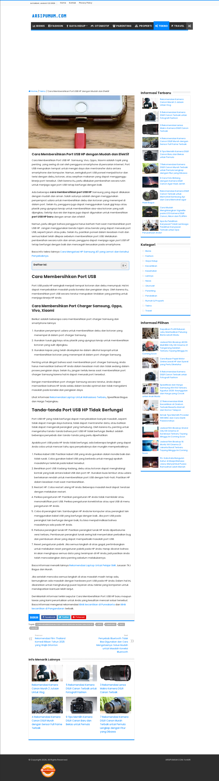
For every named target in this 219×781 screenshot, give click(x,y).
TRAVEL (179, 26)
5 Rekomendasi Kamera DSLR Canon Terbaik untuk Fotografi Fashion (81, 688)
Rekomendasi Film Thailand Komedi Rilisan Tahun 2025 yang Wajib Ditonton (50, 640)
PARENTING (123, 26)
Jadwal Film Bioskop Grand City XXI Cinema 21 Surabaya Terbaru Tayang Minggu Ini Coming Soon (174, 432)
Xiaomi (34, 628)
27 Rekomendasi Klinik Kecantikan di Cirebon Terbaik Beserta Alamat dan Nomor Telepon (172, 406)
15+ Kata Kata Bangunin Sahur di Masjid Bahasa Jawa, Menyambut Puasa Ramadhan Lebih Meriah (173, 462)
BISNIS (40, 26)
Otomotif (150, 285)
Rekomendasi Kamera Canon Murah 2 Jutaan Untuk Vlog (45, 688)
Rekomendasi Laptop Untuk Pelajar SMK (92, 565)
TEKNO (163, 26)
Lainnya (149, 275)
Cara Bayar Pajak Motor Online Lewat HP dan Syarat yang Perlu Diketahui (174, 361)
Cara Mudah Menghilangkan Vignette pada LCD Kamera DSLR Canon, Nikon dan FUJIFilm (173, 212)
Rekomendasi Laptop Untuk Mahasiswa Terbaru (78, 397)
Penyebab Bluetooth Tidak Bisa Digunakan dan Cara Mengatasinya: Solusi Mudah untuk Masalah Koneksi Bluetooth (112, 643)
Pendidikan (151, 295)
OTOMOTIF (102, 26)
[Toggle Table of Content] (122, 265)
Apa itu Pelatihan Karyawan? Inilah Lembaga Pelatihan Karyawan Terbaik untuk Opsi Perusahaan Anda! (165, 227)
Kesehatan (151, 270)
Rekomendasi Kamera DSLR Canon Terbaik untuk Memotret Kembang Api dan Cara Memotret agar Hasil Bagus (165, 196)
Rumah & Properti (154, 300)
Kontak (72, 2)
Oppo (99, 624)
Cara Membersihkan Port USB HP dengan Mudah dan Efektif (65, 624)
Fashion (149, 255)
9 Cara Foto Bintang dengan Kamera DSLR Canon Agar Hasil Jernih (172, 180)
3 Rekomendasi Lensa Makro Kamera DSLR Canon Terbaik (113, 688)
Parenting (150, 290)
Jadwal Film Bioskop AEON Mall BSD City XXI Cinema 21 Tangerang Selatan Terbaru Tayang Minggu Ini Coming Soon (165, 348)
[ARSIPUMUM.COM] (49, 15)
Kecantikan (151, 265)
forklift (187, 759)
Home (63, 2)
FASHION (57, 26)
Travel (148, 310)
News (148, 280)
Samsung (110, 624)
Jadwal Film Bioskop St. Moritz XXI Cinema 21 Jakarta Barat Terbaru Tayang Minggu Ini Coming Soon (165, 447)
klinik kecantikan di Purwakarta (97, 604)
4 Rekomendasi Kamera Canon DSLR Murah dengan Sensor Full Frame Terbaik (174, 141)
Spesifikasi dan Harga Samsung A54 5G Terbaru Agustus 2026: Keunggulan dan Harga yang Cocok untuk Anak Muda (165, 390)
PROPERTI (145, 26)
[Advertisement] (109, 60)
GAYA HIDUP (77, 26)
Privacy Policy (85, 2)
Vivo (122, 624)
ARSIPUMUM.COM (174, 759)
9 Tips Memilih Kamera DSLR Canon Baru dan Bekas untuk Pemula (79, 720)
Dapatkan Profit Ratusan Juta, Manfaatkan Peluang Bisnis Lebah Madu (173, 332)
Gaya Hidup (151, 260)
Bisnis (148, 251)
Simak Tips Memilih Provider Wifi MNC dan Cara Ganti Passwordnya (174, 417)
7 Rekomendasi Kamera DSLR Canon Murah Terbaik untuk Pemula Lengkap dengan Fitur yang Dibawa (114, 724)
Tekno (42, 91)
